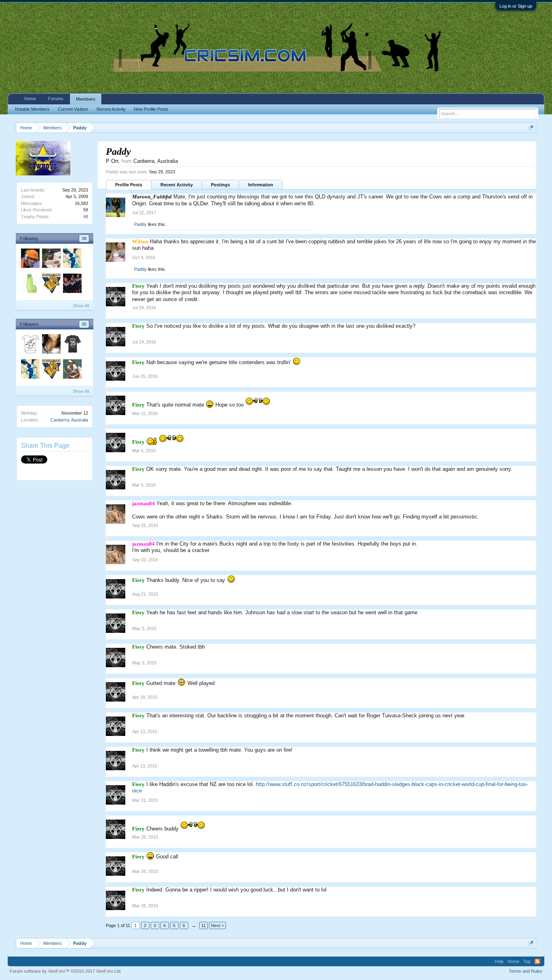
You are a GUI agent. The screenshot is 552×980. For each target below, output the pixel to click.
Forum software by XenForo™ (66, 971)
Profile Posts (128, 184)
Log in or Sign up (515, 6)
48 (85, 216)
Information (260, 184)
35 (84, 324)
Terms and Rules (525, 971)
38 (84, 238)
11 (203, 925)
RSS (537, 961)
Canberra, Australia (69, 419)
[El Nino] (51, 259)
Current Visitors (73, 109)
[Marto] (72, 259)
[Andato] (30, 345)
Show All (81, 305)
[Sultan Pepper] (72, 284)
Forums (55, 98)
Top (527, 961)
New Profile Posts (151, 109)
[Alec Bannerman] (30, 259)
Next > (217, 925)
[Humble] (30, 284)
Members (85, 99)
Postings (220, 184)
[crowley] (51, 345)
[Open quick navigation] (531, 127)
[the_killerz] (72, 370)
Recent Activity (176, 184)
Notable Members (32, 109)
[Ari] (72, 345)
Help (499, 961)
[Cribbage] (51, 284)
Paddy (140, 224)
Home (30, 98)
